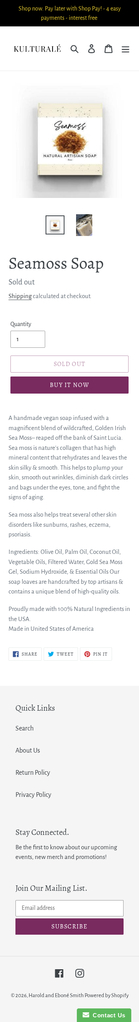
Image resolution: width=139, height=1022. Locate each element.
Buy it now (69, 385)
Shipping (20, 296)
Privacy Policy (33, 794)
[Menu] (125, 48)
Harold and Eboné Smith (57, 995)
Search (24, 728)
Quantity (20, 324)
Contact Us (107, 1015)
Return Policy (32, 772)
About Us (27, 750)
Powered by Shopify (107, 995)
